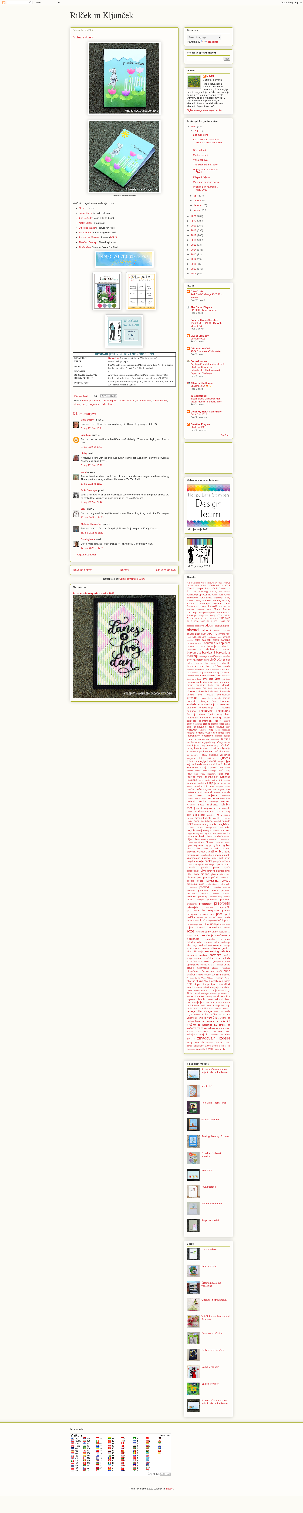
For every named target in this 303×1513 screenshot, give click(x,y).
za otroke (220, 1024)
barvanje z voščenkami (211, 656)
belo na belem (195, 659)
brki (196, 670)
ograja (113, 400)
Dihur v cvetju (209, 1266)
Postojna (215, 894)
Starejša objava (166, 569)
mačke (190, 789)
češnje (216, 672)
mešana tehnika (218, 804)
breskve (190, 670)
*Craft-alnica (206, 597)
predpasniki (192, 904)
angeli (198, 633)
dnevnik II (215, 691)
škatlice (191, 980)
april (196, 195)
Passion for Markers (89, 237)
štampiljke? (224, 984)
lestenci (227, 780)
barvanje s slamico (218, 646)
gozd (211, 726)
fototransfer (205, 717)
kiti (200, 758)
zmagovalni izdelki (97, 404)
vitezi (222, 1011)
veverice (226, 1009)
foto (227, 714)
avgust (226, 637)
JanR (83, 509)
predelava (212, 899)
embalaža (193, 704)
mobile (189, 811)
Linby (84, 453)
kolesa (190, 767)
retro (201, 924)
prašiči (190, 899)
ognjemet (199, 845)
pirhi (189, 874)
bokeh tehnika (195, 663)
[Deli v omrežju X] (108, 396)
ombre (219, 851)
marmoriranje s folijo (196, 798)
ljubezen (218, 783)
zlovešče (191, 1039)
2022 (194, 126)
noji (197, 833)
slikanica (217, 945)
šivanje (219, 978)
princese (209, 907)
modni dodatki (218, 811)
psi (212, 914)
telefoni (197, 990)
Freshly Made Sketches (204, 320)
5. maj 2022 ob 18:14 (91, 428)
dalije (228, 679)
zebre (227, 1032)
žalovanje (199, 1046)
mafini (199, 789)
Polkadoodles (199, 361)
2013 (194, 254)
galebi (227, 717)
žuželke (222, 1049)
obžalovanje (192, 842)
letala (190, 783)
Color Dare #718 (199, 414)
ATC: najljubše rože (211, 637)
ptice (219, 914)
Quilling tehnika (204, 917)
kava (204, 755)
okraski (215, 848)
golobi (227, 724)
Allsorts (82, 208)
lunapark (219, 786)
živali (110, 404)
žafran (189, 1046)
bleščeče (215, 659)
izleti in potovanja (198, 739)
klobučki (211, 761)
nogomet (191, 833)
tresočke (225, 996)
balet (197, 640)
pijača (227, 867)
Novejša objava (82, 569)
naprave (190, 828)
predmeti (225, 899)
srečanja (219, 965)
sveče (207, 975)
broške (201, 669)
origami (217, 855)
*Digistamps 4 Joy (221, 598)
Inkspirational (199, 395)
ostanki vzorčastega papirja (208, 856)
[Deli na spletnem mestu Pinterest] (115, 396)
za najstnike (205, 1024)
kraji (227, 770)
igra (215, 732)
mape (189, 795)
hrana (201, 733)
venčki (202, 1008)
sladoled (202, 945)
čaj (201, 672)
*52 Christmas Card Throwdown (202, 583)
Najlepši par (114, 358)
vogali (189, 1015)
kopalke (212, 767)
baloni (216, 640)
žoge (216, 1049)
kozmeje (212, 771)
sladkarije (192, 945)
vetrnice (218, 1009)
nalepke (197, 824)
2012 (194, 259)
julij (203, 745)
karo (205, 751)
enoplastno (223, 710)
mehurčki (191, 805)
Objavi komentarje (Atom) (132, 579)
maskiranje (213, 798)
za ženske (200, 1028)
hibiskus (203, 730)
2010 (194, 268)
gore (189, 727)
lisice (203, 783)
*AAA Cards (201, 586)
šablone (226, 975)
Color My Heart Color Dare (206, 411)
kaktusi (215, 748)
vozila (205, 1014)
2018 (194, 230)
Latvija (207, 780)
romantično (214, 927)
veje (228, 1005)
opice (227, 852)
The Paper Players (201, 307)
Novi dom (206, 1170)
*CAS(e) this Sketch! (220, 592)
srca (211, 964)
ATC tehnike (219, 634)
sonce (156, 400)
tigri (228, 990)
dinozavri (217, 688)
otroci (214, 858)
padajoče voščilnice (221, 861)
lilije (199, 783)
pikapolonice (193, 871)
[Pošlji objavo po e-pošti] (101, 396)
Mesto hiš (206, 1086)
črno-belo (208, 678)
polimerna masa (195, 884)
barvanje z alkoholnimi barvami (208, 649)
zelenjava (192, 1034)
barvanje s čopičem (217, 643)
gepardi (227, 721)
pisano (121, 400)
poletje (225, 880)
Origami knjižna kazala (214, 1299)
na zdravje (207, 821)
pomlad (204, 887)
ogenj (189, 845)
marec (197, 200)
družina (226, 698)
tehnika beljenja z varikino (216, 987)
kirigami (191, 758)
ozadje (200, 861)
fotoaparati (192, 717)
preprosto (222, 903)
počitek (215, 877)
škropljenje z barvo (220, 981)
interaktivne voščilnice (200, 735)
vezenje (191, 1011)
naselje (209, 828)
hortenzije (192, 733)
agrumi (226, 626)
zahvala (220, 1028)
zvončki (209, 1043)
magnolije (207, 789)
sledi (210, 945)
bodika (226, 659)
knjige (227, 761)
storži (213, 971)
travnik (163, 400)
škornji (207, 981)
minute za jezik (204, 808)
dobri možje (205, 695)
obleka (204, 839)
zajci (84, 404)
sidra (199, 942)
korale (220, 767)
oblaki (106, 400)
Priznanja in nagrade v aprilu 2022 (93, 593)
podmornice (225, 878)
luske (227, 786)
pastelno (191, 867)
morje (218, 814)
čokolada (226, 676)
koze (205, 771)
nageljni (217, 821)
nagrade (226, 821)
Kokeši (212, 764)
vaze (227, 1002)
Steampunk (203, 968)
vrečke (213, 1014)
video (199, 1011)
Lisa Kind (86, 435)
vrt (228, 1014)
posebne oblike (208, 890)
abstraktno (199, 626)
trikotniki (201, 999)
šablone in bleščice (196, 978)
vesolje (210, 1008)
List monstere (200, 134)
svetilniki (216, 975)
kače (222, 745)
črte (217, 678)
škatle (227, 978)
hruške (208, 733)
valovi (221, 1002)
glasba (206, 723)
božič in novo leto (199, 666)
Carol (84, 472)
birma (206, 660)
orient (209, 855)
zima (227, 1034)
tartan (199, 987)
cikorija (195, 673)
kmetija (220, 761)
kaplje (199, 752)
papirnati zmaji (222, 864)
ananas (190, 634)
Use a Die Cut (198, 338)
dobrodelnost (223, 695)
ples (199, 877)
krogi (227, 773)
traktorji (209, 996)
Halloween (192, 730)
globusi (214, 724)
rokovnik (201, 927)
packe (208, 861)
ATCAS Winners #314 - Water (206, 351)
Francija (217, 717)
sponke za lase (223, 961)
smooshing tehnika (217, 951)
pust (227, 914)
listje (210, 783)
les (220, 779)
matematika (225, 798)
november (192, 836)
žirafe (199, 1049)
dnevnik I (203, 691)
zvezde (199, 1042)
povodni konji (216, 897)
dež (218, 685)
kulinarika (225, 776)
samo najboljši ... (221, 932)
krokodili (191, 777)
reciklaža (201, 920)
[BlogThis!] (105, 396)
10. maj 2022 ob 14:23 (92, 517)
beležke (226, 656)
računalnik (217, 917)
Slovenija (198, 951)
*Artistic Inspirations (198, 588)
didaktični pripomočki (196, 688)
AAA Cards (197, 291)
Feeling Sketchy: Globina (215, 1136)
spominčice (192, 961)
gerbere (190, 724)
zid (222, 1035)
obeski (201, 836)
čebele (208, 672)
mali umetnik (205, 792)
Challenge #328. (199, 427)
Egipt (213, 701)
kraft (220, 770)
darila (199, 682)
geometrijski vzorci (210, 720)
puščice (191, 917)
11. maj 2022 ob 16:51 (92, 532)
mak (228, 789)
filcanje (220, 715)
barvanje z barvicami (201, 652)
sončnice (208, 958)
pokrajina (130, 400)
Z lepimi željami (201, 177)
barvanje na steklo (195, 643)
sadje (208, 931)
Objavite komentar (86, 554)
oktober (201, 852)
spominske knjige (206, 961)
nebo (227, 827)
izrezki (225, 739)
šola (189, 984)
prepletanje (205, 903)
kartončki (215, 751)
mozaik (227, 818)
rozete (227, 927)
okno (206, 849)
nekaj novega (203, 830)
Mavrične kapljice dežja (206, 182)
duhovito (191, 701)
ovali (221, 858)
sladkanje (225, 942)
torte (201, 996)
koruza (190, 771)
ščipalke (210, 978)
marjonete (226, 795)
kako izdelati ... (202, 748)
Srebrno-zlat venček (212, 1350)
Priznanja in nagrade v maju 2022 (205, 188)
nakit (190, 824)
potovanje (203, 896)
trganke (191, 999)
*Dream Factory (194, 601)
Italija (227, 735)
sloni (189, 951)
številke (191, 987)
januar (197, 210)
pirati (227, 871)
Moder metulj (200, 155)
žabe (227, 1042)
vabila (214, 1002)
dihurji (209, 688)
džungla (204, 701)
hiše (211, 729)
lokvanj (227, 783)
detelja (210, 685)
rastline (190, 920)
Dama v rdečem (210, 1366)
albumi (206, 630)
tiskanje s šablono (209, 993)
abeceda (190, 626)
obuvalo (226, 839)
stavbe (190, 968)
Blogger (169, 1488)
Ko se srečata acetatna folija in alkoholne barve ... (207, 142)
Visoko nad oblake (211, 1203)
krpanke (208, 776)
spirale (226, 958)
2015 (194, 244)
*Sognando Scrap (207, 616)
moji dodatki (199, 815)
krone (199, 777)
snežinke (215, 955)
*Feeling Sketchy (211, 600)
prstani (204, 914)
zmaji (189, 1042)
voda (227, 1011)
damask (191, 682)
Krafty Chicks (86, 223)
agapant (218, 626)
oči (206, 842)
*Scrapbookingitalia (206, 613)
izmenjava (215, 739)
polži (228, 884)
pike (203, 870)
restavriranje (192, 924)
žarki (208, 1045)
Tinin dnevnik (194, 993)
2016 (194, 240)
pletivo (206, 877)
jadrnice (199, 742)
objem (190, 839)
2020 (194, 220)
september (210, 939)
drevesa (192, 697)
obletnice (212, 839)
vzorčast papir (216, 1017)
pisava (214, 874)
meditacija (214, 801)
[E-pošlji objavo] (95, 396)
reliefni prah (222, 920)
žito (203, 1049)
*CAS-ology (203, 592)
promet (226, 910)
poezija (190, 881)
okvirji (210, 851)
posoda (204, 893)
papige (211, 865)
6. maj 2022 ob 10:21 (91, 465)
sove (218, 958)
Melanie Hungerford (91, 524)
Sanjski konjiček (210, 1383)
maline (217, 792)
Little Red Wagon (87, 227)
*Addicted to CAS (219, 585)
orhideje (203, 855)
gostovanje (200, 726)
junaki (210, 745)
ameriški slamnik (222, 630)
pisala (196, 874)
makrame (191, 792)
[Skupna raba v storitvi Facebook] (111, 396)
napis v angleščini (220, 824)
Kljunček (224, 758)
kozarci (198, 771)
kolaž (227, 764)
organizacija (193, 855)
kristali (202, 774)
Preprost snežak (210, 1220)
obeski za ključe (214, 836)
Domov (124, 569)
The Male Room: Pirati (213, 1102)
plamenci (191, 877)
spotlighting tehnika (197, 965)
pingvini (211, 871)
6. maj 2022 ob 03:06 (91, 447)
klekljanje (210, 758)
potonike (191, 896)
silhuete (207, 942)
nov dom (212, 833)
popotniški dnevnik (221, 887)
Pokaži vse (225, 435)
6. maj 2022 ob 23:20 (91, 483)
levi (195, 783)
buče (208, 669)
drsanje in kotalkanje (210, 698)
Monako (210, 815)
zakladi (190, 1032)
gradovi (220, 727)
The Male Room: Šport (205, 164)
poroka (191, 890)
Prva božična (208, 1186)
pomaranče (192, 887)
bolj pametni (211, 663)
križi (220, 774)
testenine (222, 990)
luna (212, 786)
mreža (189, 821)
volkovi (197, 1015)
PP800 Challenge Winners (204, 310)
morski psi (218, 818)
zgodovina (214, 1035)
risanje (214, 924)
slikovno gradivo (220, 948)
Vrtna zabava (200, 159)
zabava (211, 1028)
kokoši (219, 764)
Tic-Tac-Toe (85, 247)
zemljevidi (203, 1034)
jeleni (190, 745)
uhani (227, 999)
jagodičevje (217, 742)
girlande (198, 724)
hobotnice (226, 730)
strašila (220, 971)
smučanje (192, 955)
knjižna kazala (194, 764)
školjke (199, 981)
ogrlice (216, 845)
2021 (194, 216)
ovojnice (191, 861)
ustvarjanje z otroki (200, 1002)
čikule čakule (207, 675)
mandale (225, 792)
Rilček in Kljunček (101, 14)
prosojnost (192, 914)
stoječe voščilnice (221, 968)
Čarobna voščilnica (212, 1333)
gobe (221, 724)
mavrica (202, 801)
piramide (220, 871)
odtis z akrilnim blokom (219, 842)
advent (209, 625)
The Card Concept (88, 242)
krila (196, 774)
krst (216, 777)
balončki (206, 639)
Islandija (218, 736)
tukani (210, 999)
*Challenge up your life (199, 595)
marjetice (212, 795)
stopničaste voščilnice (198, 971)
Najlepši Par (85, 232)
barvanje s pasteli (196, 646)
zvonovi (219, 1042)
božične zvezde (221, 666)
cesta (222, 669)
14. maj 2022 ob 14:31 (92, 548)
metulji (191, 808)
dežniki (226, 685)
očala (201, 842)
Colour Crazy (85, 213)
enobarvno (206, 710)
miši (215, 808)
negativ (191, 830)
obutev (220, 839)
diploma (226, 688)
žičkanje (191, 1049)
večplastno (193, 1005)
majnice (221, 789)
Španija (206, 984)
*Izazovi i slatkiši (208, 606)
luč (205, 786)
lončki (189, 786)
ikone (227, 733)
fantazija (191, 714)
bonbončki (225, 663)
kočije (205, 764)
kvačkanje (192, 780)
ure (188, 1002)
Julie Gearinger (89, 490)
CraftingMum (88, 539)
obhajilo (227, 836)
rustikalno (200, 932)
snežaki (203, 955)
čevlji (197, 676)
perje (216, 867)
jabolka (190, 742)
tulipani (76, 404)
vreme (222, 1014)
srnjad (227, 965)
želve (221, 1046)
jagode (207, 742)
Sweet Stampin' (200, 335)
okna (198, 848)
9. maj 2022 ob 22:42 (91, 502)
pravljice (200, 900)
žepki (227, 1046)
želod (215, 1046)
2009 (194, 273)
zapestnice (202, 1031)
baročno (225, 639)
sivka (216, 942)
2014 (194, 249)
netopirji (215, 830)
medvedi (225, 801)
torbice (194, 996)
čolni (189, 679)
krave (190, 774)
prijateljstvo (193, 907)
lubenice (198, 786)
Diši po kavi (199, 150)
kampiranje (191, 752)
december (208, 682)
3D (228, 621)
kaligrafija (225, 748)
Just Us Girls (85, 218)
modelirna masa (202, 811)
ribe (206, 924)
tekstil (190, 990)
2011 (194, 263)
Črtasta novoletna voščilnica (211, 1284)
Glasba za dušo (210, 1119)
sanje (189, 936)
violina (215, 1011)
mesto (201, 805)
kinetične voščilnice (219, 755)
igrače (221, 733)
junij (216, 745)
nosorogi (203, 833)
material (191, 801)
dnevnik (192, 691)
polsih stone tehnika (215, 884)
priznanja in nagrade (203, 910)
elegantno (224, 701)
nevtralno (225, 830)
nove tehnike (223, 833)
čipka (218, 675)
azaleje (190, 640)
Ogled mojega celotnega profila (204, 110)
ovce (227, 858)
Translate (213, 41)
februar (198, 205)
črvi (223, 679)
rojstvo (190, 927)
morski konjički (203, 818)
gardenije (191, 721)
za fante (220, 1021)
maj (196, 130)
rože (138, 400)
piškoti (222, 874)
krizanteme (212, 774)
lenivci (214, 780)
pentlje (204, 867)
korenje (227, 767)
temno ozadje (209, 990)
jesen (197, 745)
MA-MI (210, 76)
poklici (200, 881)
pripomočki (224, 907)
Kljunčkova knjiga (196, 761)
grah (228, 727)
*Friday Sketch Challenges (208, 602)
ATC (209, 633)
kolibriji (198, 767)
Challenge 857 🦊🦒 (201, 386)
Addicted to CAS (200, 348)
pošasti (226, 893)
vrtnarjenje (192, 1018)
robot (228, 924)
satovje (196, 935)
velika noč (192, 1008)
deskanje (200, 685)
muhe (196, 821)
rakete (227, 917)
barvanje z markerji (92, 400)
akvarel (193, 630)
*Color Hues (217, 595)
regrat (211, 921)
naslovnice (218, 828)
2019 (194, 225)
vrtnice (202, 1017)
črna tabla (196, 679)
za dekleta (208, 1021)
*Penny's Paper (204, 609)
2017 (194, 235)
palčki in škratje (194, 865)
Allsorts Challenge (202, 383)
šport (213, 984)
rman (222, 924)
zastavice (216, 1031)
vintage (208, 1011)
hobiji (218, 730)
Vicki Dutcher (88, 419)
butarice (215, 670)
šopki (197, 984)
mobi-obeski (224, 808)
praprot (227, 897)
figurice (211, 714)
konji (204, 767)
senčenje (146, 400)
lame (201, 780)
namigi (205, 824)
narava (200, 827)
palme (204, 864)
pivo (228, 874)
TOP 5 (113, 237)
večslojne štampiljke (212, 1005)
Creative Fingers (200, 424)
